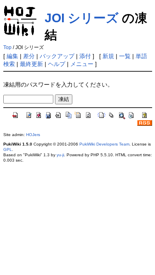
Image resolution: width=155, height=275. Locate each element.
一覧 (125, 56)
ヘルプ (56, 64)
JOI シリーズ (82, 18)
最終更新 (31, 64)
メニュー (81, 64)
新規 (108, 56)
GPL (7, 149)
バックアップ (57, 56)
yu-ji (60, 155)
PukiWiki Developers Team (104, 144)
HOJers (33, 134)
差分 (29, 56)
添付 (85, 56)
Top (7, 47)
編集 (12, 56)
